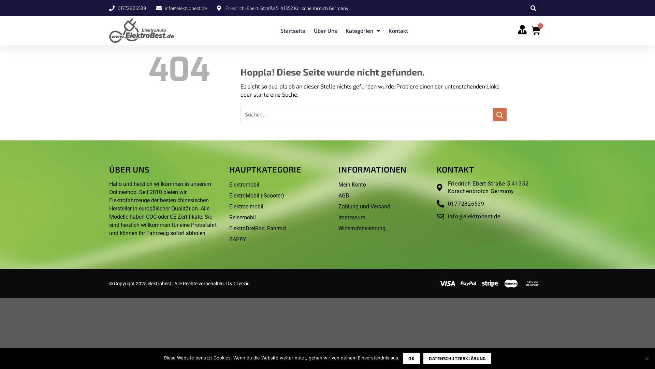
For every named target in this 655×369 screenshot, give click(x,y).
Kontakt (398, 30)
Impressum (351, 217)
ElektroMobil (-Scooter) (256, 195)
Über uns (325, 30)
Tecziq (243, 283)
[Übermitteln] (500, 114)
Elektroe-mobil (246, 206)
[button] (533, 8)
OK (411, 358)
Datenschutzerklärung (457, 358)
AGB (343, 195)
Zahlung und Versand (364, 206)
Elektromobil (244, 184)
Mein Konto (352, 184)
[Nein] (646, 360)
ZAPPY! (238, 239)
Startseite (292, 30)
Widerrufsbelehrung (361, 228)
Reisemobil (242, 217)
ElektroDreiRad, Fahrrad (257, 228)
